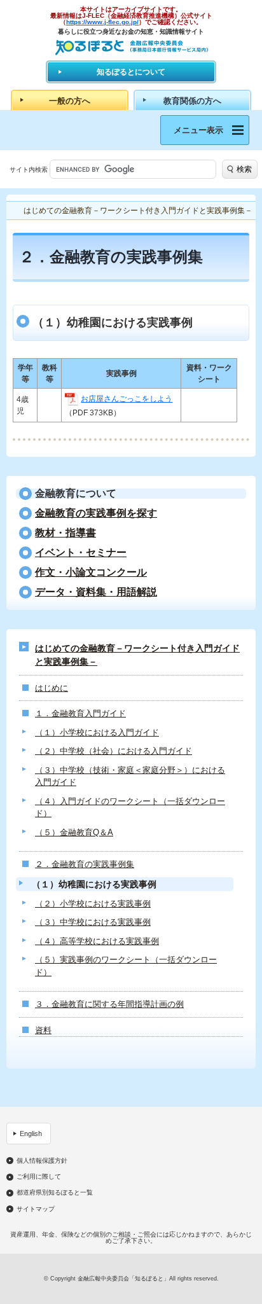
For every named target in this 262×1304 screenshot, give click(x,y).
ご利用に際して (39, 1177)
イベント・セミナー (81, 553)
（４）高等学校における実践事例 (97, 941)
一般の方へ (69, 101)
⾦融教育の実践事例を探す (96, 513)
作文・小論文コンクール (91, 572)
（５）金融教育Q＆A (74, 832)
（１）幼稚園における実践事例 (94, 884)
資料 (43, 1030)
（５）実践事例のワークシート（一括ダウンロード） (126, 966)
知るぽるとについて (131, 71)
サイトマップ (36, 1209)
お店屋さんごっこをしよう (126, 398)
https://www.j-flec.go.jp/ (102, 21)
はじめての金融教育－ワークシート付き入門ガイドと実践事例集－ (137, 655)
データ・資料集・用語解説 (96, 592)
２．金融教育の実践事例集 (84, 864)
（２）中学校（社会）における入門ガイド (113, 751)
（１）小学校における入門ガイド (97, 732)
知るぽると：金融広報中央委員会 (131, 47)
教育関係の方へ (192, 101)
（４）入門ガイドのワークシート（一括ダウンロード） (130, 807)
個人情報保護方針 (42, 1161)
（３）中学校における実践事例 (93, 922)
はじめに (51, 688)
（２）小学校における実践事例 (93, 903)
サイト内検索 (29, 169)
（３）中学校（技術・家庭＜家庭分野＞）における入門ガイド (130, 776)
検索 (244, 169)
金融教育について (75, 494)
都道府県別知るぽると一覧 (55, 1193)
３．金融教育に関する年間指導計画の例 (109, 1004)
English (31, 1133)
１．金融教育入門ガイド (80, 713)
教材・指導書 (65, 533)
